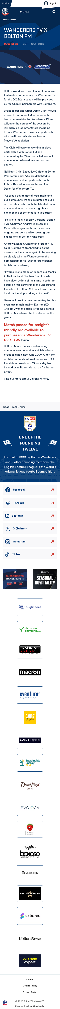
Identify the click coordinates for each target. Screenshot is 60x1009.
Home (13, 20)
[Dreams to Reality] (30, 894)
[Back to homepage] (5, 12)
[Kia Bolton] (30, 740)
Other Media (38, 1006)
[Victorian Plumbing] (30, 630)
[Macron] (30, 672)
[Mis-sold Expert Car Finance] (30, 961)
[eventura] (30, 695)
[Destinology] (30, 872)
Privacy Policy (30, 992)
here (25, 340)
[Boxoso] (30, 851)
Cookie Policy (30, 985)
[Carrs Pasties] (30, 717)
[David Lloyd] (30, 785)
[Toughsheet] (30, 607)
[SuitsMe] (30, 916)
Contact (30, 979)
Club (5, 3)
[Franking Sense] (30, 649)
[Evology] (30, 808)
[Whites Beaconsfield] (30, 829)
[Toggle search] (54, 11)
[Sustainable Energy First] (30, 763)
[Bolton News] (30, 938)
